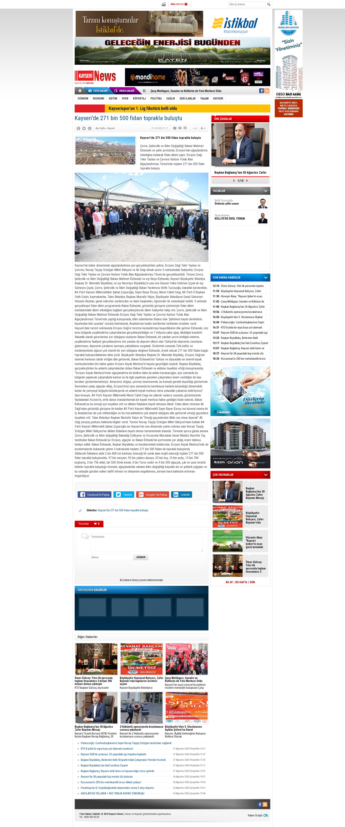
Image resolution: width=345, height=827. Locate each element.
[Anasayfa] (80, 90)
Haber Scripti (255, 815)
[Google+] (89, 128)
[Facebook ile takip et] (261, 90)
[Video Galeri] (125, 90)
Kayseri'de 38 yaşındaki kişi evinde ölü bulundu (107, 776)
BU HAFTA (241, 582)
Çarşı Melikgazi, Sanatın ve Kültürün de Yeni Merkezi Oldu (238, 304)
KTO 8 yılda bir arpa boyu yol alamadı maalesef (107, 748)
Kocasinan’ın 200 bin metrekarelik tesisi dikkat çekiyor (111, 782)
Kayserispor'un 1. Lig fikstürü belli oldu (143, 108)
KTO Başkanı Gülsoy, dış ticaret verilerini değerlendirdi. (94, 683)
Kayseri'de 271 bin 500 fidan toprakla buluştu (123, 510)
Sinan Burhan (230, 217)
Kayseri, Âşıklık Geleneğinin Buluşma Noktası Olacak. (185, 731)
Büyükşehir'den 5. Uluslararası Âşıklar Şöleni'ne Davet (238, 319)
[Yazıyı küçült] (194, 128)
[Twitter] (84, 128)
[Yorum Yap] (175, 128)
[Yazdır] (185, 128)
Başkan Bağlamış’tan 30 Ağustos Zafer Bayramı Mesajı (183, 91)
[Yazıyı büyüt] (203, 128)
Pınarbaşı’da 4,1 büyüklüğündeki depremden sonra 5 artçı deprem (117, 787)
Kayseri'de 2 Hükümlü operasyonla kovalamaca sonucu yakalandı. (141, 731)
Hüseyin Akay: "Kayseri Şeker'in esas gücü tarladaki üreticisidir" (237, 299)
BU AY (229, 582)
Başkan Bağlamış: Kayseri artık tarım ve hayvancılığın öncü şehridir (117, 771)
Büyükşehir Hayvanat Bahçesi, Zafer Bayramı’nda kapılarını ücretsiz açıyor (237, 293)
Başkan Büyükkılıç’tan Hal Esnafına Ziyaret (104, 765)
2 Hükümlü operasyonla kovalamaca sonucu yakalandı (237, 314)
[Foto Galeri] (99, 90)
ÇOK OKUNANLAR (223, 474)
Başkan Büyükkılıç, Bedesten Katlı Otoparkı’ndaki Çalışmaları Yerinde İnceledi (123, 759)
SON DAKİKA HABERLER (226, 277)
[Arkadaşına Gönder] (180, 128)
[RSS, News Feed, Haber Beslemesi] (266, 90)
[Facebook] (78, 128)
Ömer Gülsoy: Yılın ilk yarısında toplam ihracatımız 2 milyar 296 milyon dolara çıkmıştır (239, 288)
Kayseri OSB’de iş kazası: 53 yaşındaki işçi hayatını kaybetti (113, 754)
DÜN (252, 582)
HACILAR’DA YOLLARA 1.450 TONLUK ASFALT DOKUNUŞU (112, 793)
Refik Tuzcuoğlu (227, 202)
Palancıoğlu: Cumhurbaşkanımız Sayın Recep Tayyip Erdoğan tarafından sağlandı (126, 743)
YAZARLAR (219, 190)
